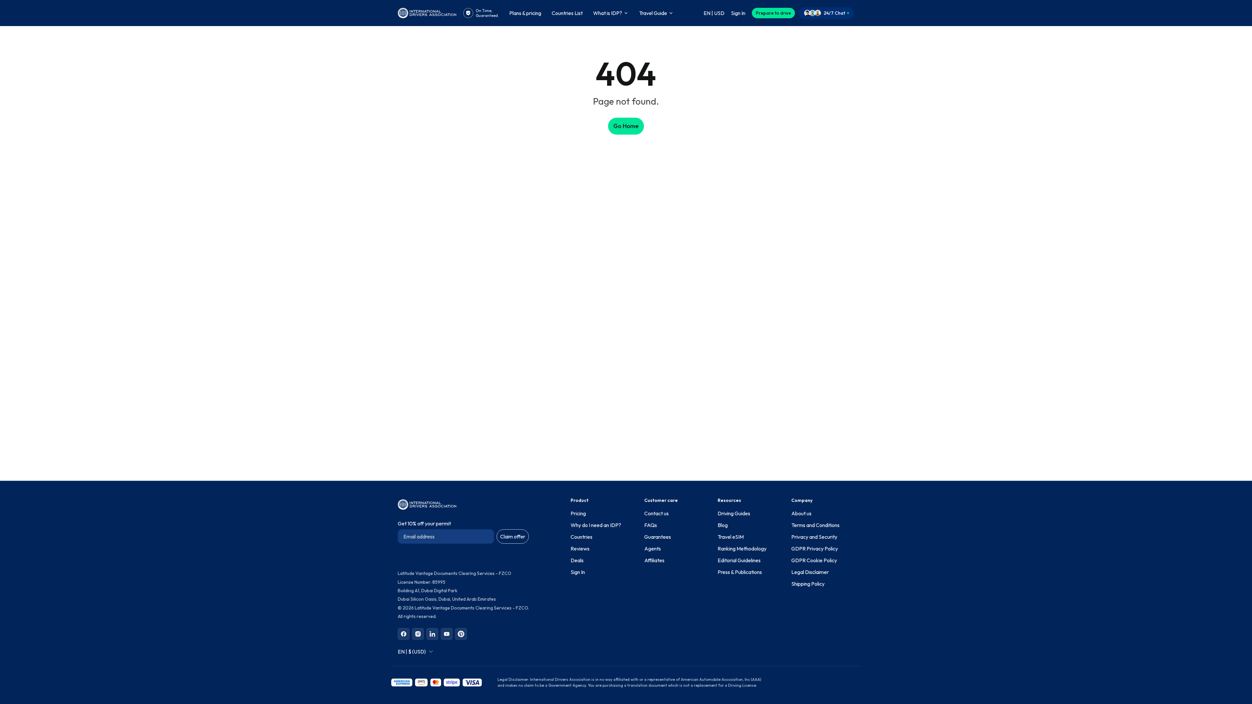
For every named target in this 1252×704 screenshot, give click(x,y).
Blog (723, 525)
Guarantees (657, 537)
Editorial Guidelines (739, 560)
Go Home (626, 126)
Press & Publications (740, 572)
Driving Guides (734, 513)
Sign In (578, 572)
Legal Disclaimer (810, 572)
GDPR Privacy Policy (814, 548)
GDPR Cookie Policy (814, 560)
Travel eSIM (731, 537)
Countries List (567, 13)
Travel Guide (653, 13)
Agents (652, 548)
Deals (577, 560)
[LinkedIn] (432, 634)
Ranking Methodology (742, 548)
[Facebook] (404, 634)
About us (801, 513)
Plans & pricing (525, 13)
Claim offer (512, 536)
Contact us (656, 513)
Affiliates (654, 560)
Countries (581, 537)
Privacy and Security (814, 537)
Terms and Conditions (815, 525)
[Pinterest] (461, 634)
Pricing (578, 513)
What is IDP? (607, 13)
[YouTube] (447, 634)
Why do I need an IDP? (596, 525)
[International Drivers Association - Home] (427, 13)
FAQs (650, 525)
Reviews (580, 548)
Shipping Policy (808, 583)
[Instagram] (418, 634)
